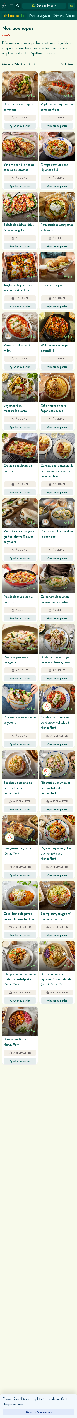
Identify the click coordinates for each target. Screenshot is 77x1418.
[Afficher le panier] (71, 6)
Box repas (16, 16)
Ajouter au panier (20, 126)
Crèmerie (58, 16)
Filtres (69, 64)
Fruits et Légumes (39, 16)
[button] (20, 100)
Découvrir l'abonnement (38, 1412)
